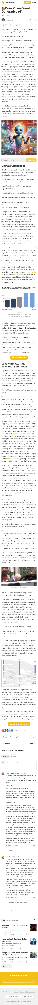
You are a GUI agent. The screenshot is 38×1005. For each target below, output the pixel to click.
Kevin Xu (8, 19)
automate (17, 274)
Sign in (34, 2)
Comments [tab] (6, 756)
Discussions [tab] (15, 920)
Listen (34, 20)
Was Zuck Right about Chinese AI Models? (14, 926)
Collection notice (30, 992)
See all (5, 966)
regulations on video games (22, 434)
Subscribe (27, 2)
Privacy (16, 992)
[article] (19, 930)
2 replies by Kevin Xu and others (17, 902)
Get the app (28, 996)
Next (31, 743)
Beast (29, 558)
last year (25, 543)
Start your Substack (14, 996)
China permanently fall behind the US (17, 696)
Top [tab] (4, 920)
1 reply (10, 850)
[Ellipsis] (35, 773)
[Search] (35, 920)
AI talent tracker (7, 643)
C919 (3, 546)
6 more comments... (7, 911)
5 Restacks (23, 731)
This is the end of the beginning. (11, 944)
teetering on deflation (22, 233)
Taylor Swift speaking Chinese (19, 255)
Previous (7, 743)
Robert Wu (9, 857)
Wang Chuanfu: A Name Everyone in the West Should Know (14, 954)
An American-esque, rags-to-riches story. (14, 957)
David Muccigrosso (12, 773)
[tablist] (9, 756)
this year (17, 543)
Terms (22, 992)
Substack (10, 1001)
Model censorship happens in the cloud (13, 930)
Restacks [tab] (13, 756)
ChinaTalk (31, 643)
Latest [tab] (8, 920)
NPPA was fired (12, 459)
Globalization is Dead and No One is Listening (14, 940)
